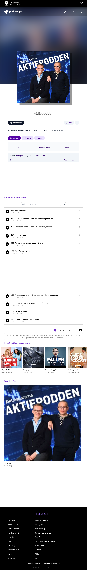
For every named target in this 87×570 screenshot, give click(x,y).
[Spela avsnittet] (7, 211)
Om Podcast (47, 563)
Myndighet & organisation (45, 541)
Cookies (56, 563)
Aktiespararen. (39, 156)
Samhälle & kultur (15, 524)
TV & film (38, 537)
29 (76, 330)
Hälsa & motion (41, 545)
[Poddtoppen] (13, 11)
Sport (37, 558)
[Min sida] (65, 12)
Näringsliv (27, 138)
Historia (38, 550)
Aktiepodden (21, 156)
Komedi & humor (41, 520)
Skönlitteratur (13, 550)
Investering (14, 138)
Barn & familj (40, 529)
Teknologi (12, 545)
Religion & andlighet (43, 533)
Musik (10, 541)
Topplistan (12, 520)
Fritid (37, 554)
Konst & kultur (13, 529)
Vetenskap (12, 558)
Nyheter (39, 138)
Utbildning (12, 537)
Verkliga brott (13, 533)
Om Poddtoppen (33, 563)
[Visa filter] (64, 204)
